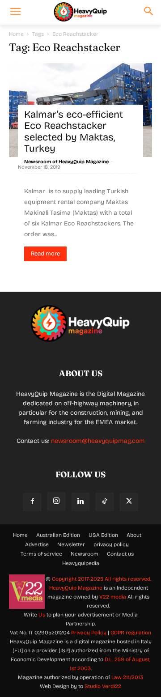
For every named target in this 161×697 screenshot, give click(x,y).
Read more (45, 253)
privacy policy (111, 544)
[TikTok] (105, 502)
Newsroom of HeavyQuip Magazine (66, 162)
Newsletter (71, 544)
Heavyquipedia (80, 563)
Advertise (37, 544)
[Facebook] (32, 502)
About (134, 535)
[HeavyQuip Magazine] (80, 12)
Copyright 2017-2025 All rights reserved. (101, 579)
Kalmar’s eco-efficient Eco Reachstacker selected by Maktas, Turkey (73, 131)
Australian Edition (58, 535)
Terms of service (41, 554)
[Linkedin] (80, 502)
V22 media (112, 597)
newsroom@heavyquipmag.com (98, 441)
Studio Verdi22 (103, 686)
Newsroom (84, 554)
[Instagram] (56, 501)
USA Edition (103, 535)
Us (41, 615)
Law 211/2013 (127, 677)
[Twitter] (129, 502)
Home (16, 34)
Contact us (120, 554)
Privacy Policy (88, 632)
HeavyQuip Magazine (75, 588)
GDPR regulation (130, 632)
